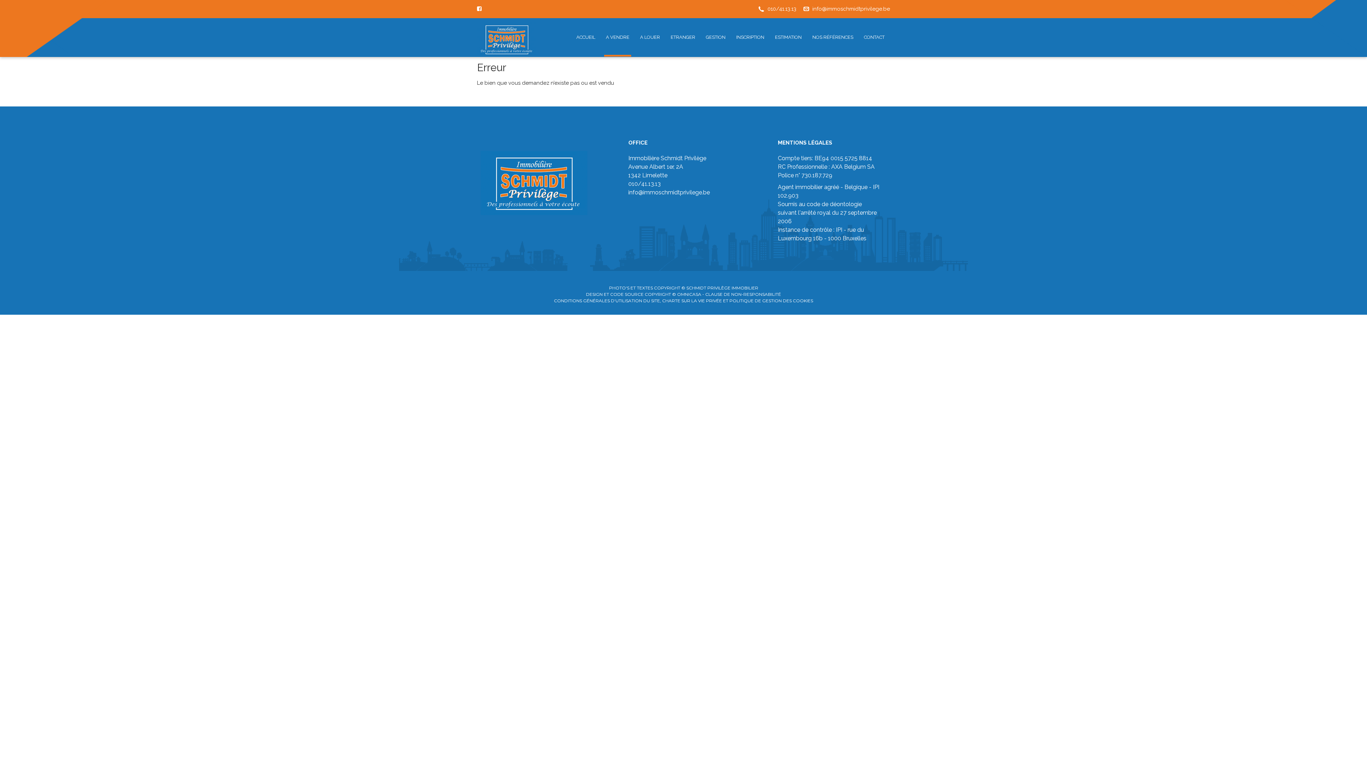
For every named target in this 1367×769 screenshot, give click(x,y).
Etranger (683, 37)
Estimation (788, 37)
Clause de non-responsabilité (743, 294)
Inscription (750, 37)
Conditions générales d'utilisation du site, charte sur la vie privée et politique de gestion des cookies (683, 300)
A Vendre (617, 37)
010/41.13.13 (782, 9)
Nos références (832, 37)
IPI (839, 229)
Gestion (716, 37)
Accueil (585, 37)
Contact (874, 37)
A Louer (650, 37)
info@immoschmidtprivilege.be (851, 9)
